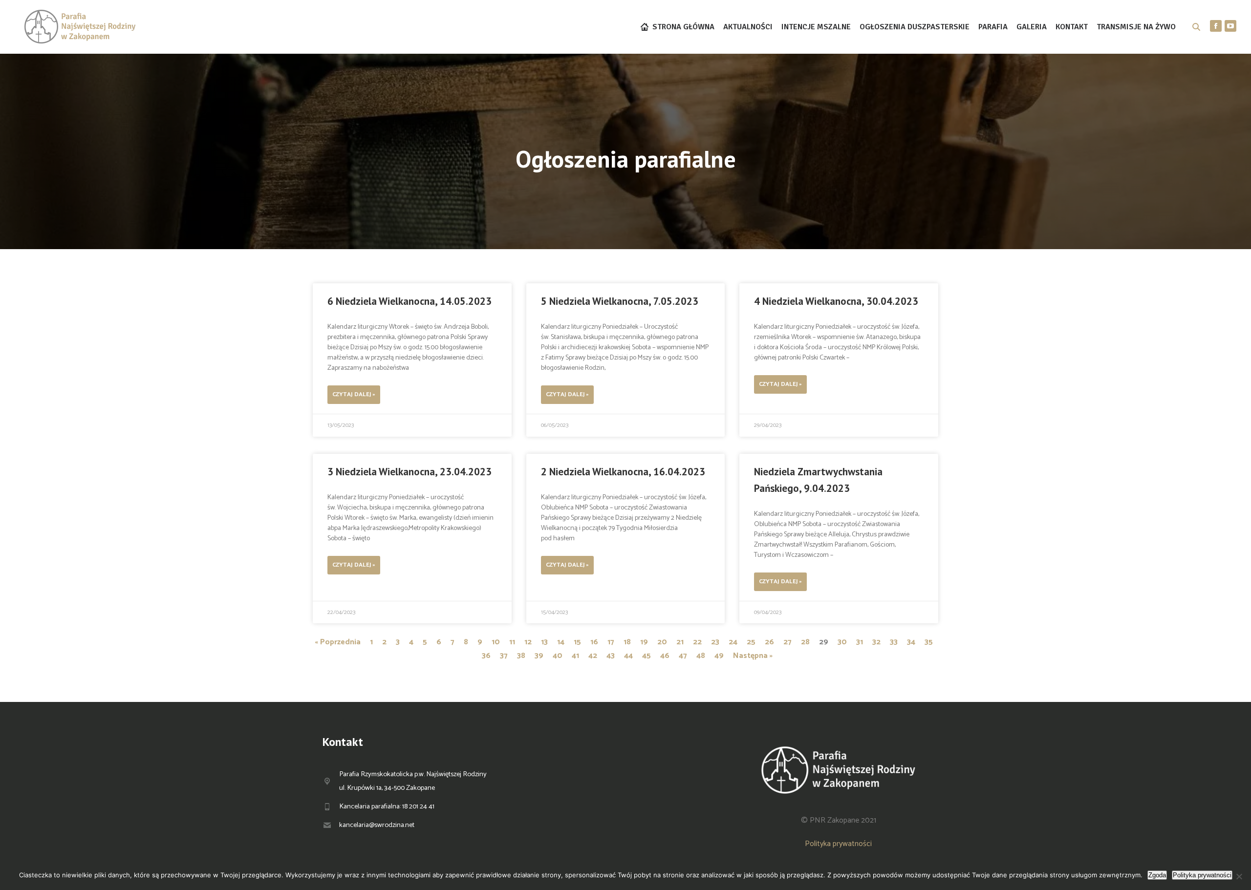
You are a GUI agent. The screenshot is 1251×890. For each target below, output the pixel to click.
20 (662, 642)
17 (610, 642)
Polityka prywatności (838, 843)
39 (539, 655)
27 (787, 642)
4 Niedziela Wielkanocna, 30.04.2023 (836, 301)
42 (592, 655)
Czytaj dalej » (353, 394)
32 (876, 642)
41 (575, 655)
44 (628, 655)
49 (719, 655)
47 (683, 655)
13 (544, 642)
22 (697, 642)
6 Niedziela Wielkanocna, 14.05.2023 (409, 301)
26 (769, 642)
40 (557, 655)
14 (560, 642)
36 (486, 655)
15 (577, 642)
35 (929, 642)
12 (528, 642)
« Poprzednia (338, 642)
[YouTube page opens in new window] (1230, 26)
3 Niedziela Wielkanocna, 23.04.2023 (409, 471)
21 (680, 642)
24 (733, 642)
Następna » (753, 655)
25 (751, 642)
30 (842, 642)
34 (911, 642)
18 (627, 642)
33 (894, 642)
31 (859, 642)
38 (521, 655)
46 (664, 655)
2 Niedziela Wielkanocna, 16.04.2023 (623, 471)
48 (700, 655)
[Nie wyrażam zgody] (1239, 876)
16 (594, 642)
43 (610, 655)
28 (805, 642)
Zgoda (1157, 875)
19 (644, 642)
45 (646, 655)
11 (512, 642)
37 (504, 655)
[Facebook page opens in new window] (1216, 26)
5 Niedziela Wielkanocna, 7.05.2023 (619, 301)
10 (496, 642)
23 (715, 642)
